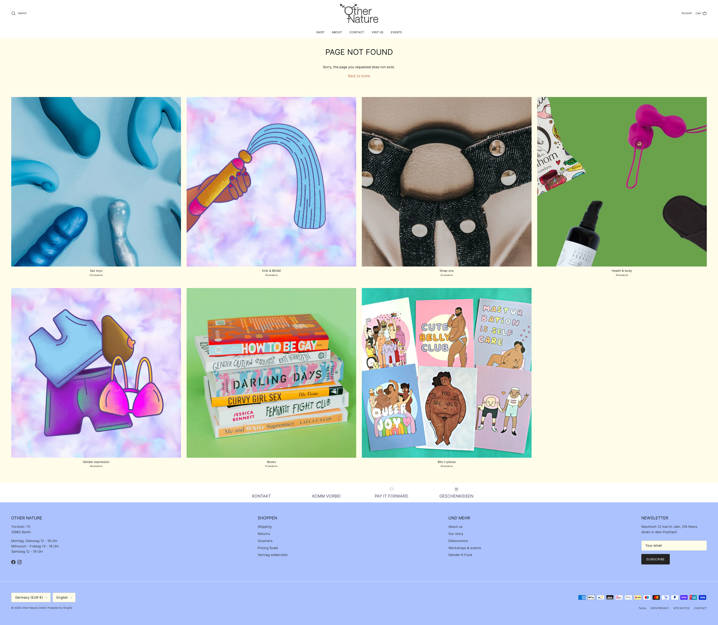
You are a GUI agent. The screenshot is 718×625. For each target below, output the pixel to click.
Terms (642, 608)
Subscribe (655, 559)
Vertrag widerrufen (273, 555)
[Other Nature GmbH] (359, 13)
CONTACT (356, 32)
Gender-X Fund (460, 555)
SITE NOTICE (681, 608)
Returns (264, 534)
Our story (455, 534)
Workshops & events (464, 548)
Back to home (359, 76)
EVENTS (396, 32)
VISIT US (377, 32)
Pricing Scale (268, 548)
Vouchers (265, 541)
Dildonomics (458, 541)
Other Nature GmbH (34, 607)
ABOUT (337, 32)
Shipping (264, 527)
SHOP (320, 32)
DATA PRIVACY (660, 608)
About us (455, 527)
